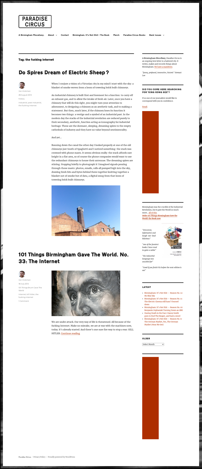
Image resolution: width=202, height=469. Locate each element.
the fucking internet (28, 105)
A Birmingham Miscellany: (31, 35)
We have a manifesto (163, 67)
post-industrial (34, 102)
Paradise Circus (25, 457)
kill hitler (31, 294)
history (22, 99)
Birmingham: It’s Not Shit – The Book (91, 35)
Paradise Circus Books (134, 35)
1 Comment (24, 301)
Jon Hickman (25, 91)
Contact (65, 35)
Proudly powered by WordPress (61, 457)
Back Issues (155, 35)
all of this (153, 213)
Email (144, 107)
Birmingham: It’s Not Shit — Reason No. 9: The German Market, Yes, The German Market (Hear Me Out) (163, 322)
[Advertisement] (151, 152)
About (51, 35)
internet (22, 294)
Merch (116, 35)
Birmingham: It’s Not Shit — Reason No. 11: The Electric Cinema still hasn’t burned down (163, 302)
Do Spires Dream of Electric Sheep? (64, 72)
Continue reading (70, 333)
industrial (23, 102)
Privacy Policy (39, 457)
